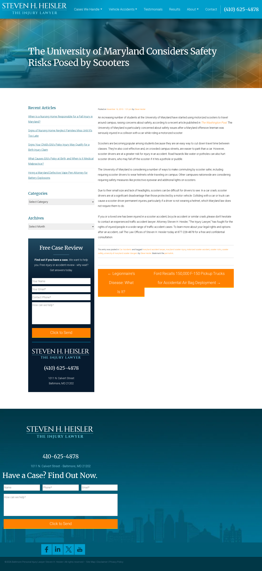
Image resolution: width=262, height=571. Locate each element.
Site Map (90, 562)
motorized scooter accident (198, 249)
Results (174, 9)
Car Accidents (125, 249)
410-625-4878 (61, 456)
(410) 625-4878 (241, 9)
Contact (211, 9)
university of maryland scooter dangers (121, 253)
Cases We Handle (86, 9)
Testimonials (153, 9)
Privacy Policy (116, 562)
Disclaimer (102, 562)
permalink (169, 253)
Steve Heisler (140, 109)
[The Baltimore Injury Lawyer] (35, 9)
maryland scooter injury (176, 249)
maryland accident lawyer (154, 249)
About (191, 9)
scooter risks (215, 249)
